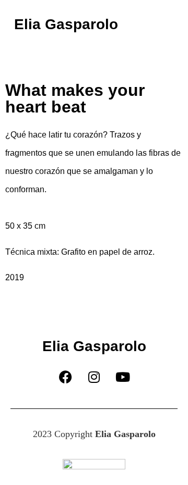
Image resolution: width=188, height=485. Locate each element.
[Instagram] (94, 377)
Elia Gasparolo (66, 24)
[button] (160, 24)
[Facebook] (65, 377)
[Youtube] (123, 377)
